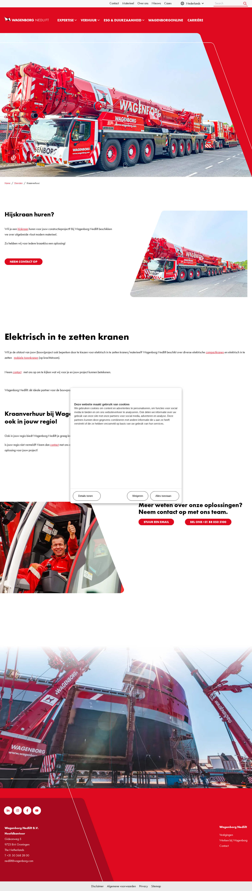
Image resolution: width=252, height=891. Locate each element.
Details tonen (85, 495)
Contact (114, 3)
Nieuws (156, 3)
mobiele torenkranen (26, 358)
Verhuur (89, 20)
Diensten (18, 183)
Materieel (128, 3)
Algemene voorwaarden (121, 886)
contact (17, 372)
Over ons (142, 3)
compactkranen (215, 352)
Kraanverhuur (33, 183)
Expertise (65, 20)
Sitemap (156, 886)
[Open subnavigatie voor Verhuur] (98, 20)
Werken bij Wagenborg (233, 840)
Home (7, 183)
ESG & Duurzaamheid (122, 20)
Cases (167, 3)
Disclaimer (97, 886)
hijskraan (23, 229)
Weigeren (137, 495)
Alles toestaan (163, 495)
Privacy (143, 886)
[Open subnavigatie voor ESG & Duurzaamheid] (143, 20)
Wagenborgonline (165, 20)
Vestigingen (226, 835)
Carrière (195, 20)
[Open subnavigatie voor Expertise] (75, 20)
